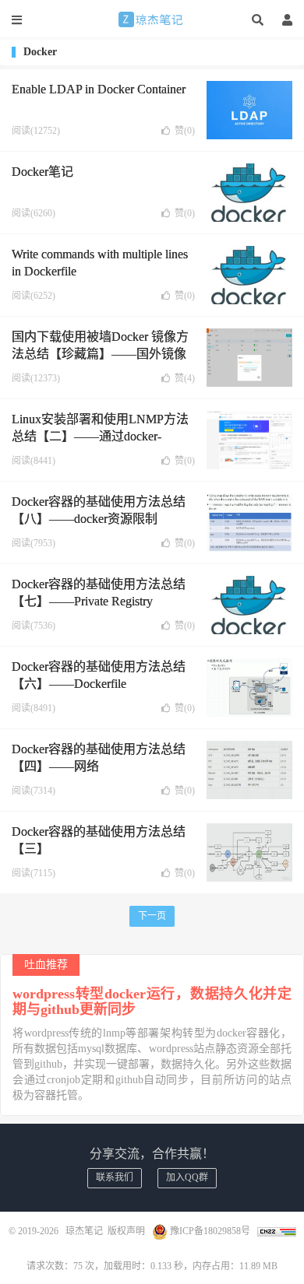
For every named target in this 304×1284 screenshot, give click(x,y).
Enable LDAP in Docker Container (99, 89)
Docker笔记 (42, 171)
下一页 (152, 915)
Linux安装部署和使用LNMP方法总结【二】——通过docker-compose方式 (100, 436)
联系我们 (114, 1177)
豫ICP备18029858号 (210, 1231)
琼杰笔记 (152, 19)
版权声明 (126, 1231)
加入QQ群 (187, 1177)
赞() (185, 130)
